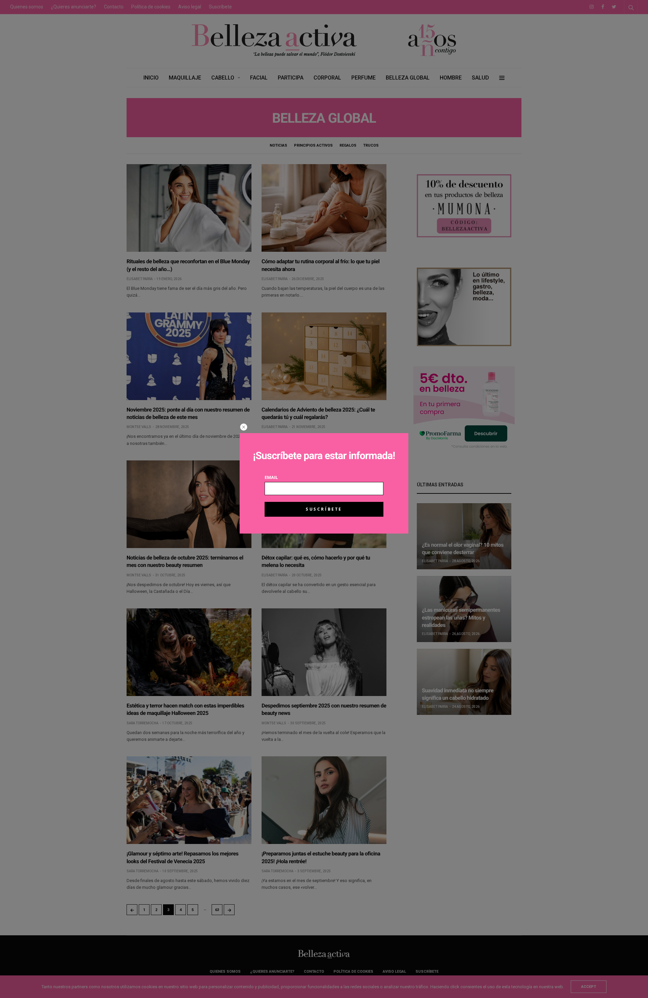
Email (271, 477)
